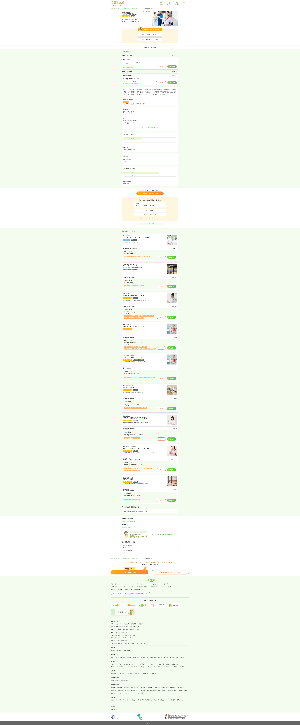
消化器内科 (137, 687)
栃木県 (133, 8)
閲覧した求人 (114, 586)
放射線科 (180, 690)
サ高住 (155, 666)
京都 (119, 635)
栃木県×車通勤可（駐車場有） (128, 521)
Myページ (126, 584)
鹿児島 (140, 643)
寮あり (155, 700)
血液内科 (150, 687)
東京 (115, 629)
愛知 (115, 632)
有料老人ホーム (125, 666)
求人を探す (153, 584)
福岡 (119, 643)
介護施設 (167, 664)
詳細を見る (172, 66)
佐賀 (122, 643)
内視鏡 (176, 657)
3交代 (116, 680)
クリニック (146, 664)
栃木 (134, 629)
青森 (125, 624)
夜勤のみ (127, 680)
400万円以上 (122, 673)
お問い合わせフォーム (120, 593)
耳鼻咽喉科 (153, 690)
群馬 (138, 629)
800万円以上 (154, 673)
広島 (115, 637)
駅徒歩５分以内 (136, 700)
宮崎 (136, 643)
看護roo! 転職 (126, 8)
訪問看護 (143, 657)
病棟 (112, 657)
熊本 (129, 643)
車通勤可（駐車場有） (127, 527)
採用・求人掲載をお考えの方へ (140, 593)
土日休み (128, 700)
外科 (167, 687)
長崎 (126, 643)
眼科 (148, 690)
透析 (138, 657)
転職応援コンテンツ (142, 586)
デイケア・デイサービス (136, 666)
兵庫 (122, 635)
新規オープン (114, 700)
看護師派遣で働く (155, 586)
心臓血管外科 (180, 687)
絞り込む (126, 51)
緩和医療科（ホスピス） (144, 693)
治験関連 (182, 657)
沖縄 (145, 643)
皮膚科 (158, 690)
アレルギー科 (133, 693)
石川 (127, 626)
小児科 (138, 690)
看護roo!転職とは (115, 584)
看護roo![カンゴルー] (115, 8)
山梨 (134, 626)
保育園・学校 (164, 657)
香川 (119, 640)
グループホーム (148, 666)
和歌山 (133, 635)
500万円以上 (130, 673)
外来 (115, 657)
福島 (142, 624)
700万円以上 (146, 673)
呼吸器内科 (130, 687)
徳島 (115, 640)
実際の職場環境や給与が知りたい (151, 39)
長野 (138, 626)
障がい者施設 (161, 666)
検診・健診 (157, 657)
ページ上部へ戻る (149, 224)
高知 (126, 640)
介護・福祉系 (149, 657)
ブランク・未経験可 (170, 700)
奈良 (130, 635)
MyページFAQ (167, 586)
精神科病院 (139, 664)
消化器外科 (114, 690)
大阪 (115, 635)
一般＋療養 (125, 664)
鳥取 (122, 637)
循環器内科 (144, 687)
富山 (123, 626)
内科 (125, 687)
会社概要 (113, 706)
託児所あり (161, 700)
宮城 (132, 624)
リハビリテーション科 (123, 693)
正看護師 (113, 650)
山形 (139, 624)
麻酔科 (185, 690)
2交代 (112, 680)
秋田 (135, 624)
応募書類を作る (168, 584)
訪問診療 (171, 657)
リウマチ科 (114, 693)
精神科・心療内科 (172, 690)
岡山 (119, 637)
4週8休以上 (122, 700)
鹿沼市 (139, 8)
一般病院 (113, 664)
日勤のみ (121, 680)
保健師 (124, 650)
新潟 (120, 626)
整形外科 (127, 690)
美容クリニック (154, 664)
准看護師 (119, 650)
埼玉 (124, 629)
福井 (131, 626)
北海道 (120, 624)
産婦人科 (143, 690)
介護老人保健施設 (115, 666)
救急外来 (129, 657)
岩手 (128, 624)
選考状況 (139, 584)
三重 (126, 632)
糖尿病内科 (162, 687)
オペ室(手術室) (122, 657)
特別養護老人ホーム (176, 664)
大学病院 (119, 664)
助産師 (128, 650)
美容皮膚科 (119, 687)
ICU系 (134, 657)
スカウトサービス (128, 586)
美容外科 (113, 687)
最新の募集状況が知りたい (149, 34)
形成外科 (133, 690)
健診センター (169, 666)
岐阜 (119, 632)
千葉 (127, 629)
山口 (130, 637)
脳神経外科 (120, 690)
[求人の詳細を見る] (150, 247)
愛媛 (122, 640)
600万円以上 (138, 673)
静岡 (122, 632)
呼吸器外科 (172, 687)
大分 (133, 643)
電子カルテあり (181, 700)
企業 (183, 666)
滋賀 (126, 635)
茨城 (131, 629)
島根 (126, 637)
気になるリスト (181, 584)
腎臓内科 (156, 687)
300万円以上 (114, 673)
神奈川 (119, 629)
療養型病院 (132, 664)
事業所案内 (114, 709)
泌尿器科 (164, 690)
